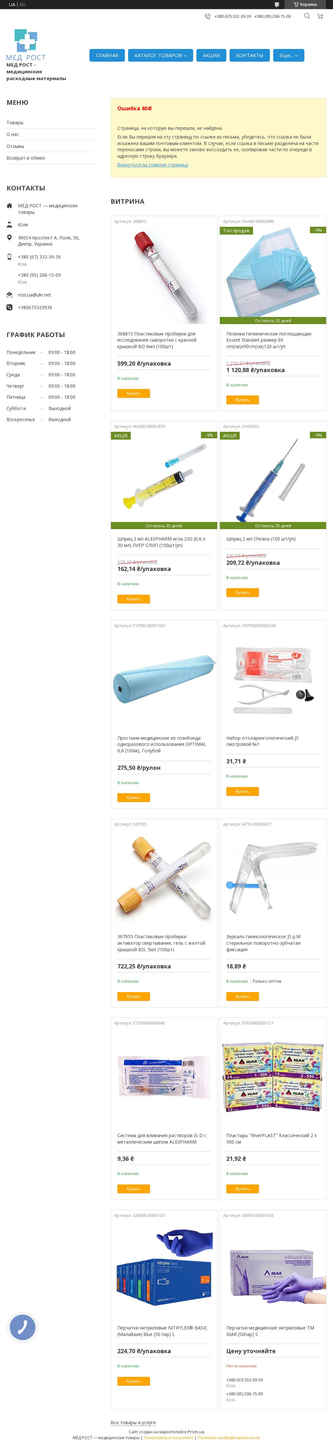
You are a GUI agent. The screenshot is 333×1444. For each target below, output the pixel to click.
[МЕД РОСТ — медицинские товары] (26, 45)
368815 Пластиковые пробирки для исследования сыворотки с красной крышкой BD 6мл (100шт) (156, 340)
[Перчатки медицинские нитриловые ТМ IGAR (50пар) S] (273, 1269)
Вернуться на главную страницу (152, 165)
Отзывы (15, 146)
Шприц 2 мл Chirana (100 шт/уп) (261, 539)
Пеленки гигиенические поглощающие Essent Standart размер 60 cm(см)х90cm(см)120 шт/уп (269, 340)
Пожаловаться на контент (168, 1437)
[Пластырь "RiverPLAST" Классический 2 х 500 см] (273, 1077)
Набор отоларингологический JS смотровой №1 (262, 741)
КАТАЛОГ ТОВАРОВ (158, 55)
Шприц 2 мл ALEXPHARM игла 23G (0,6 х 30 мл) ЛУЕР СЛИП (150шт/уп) (161, 542)
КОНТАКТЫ (249, 55)
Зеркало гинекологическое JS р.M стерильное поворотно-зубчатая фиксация (263, 942)
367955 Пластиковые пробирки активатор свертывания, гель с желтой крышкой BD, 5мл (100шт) (161, 942)
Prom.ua (196, 1432)
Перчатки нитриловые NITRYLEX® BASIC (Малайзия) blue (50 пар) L (162, 1331)
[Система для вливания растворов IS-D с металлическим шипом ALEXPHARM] (164, 1077)
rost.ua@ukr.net (34, 295)
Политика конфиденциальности (229, 1437)
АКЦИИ (211, 55)
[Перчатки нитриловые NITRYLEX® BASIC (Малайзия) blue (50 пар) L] (164, 1269)
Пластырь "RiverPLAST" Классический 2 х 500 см (271, 1138)
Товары (15, 122)
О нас (13, 134)
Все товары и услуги (133, 1422)
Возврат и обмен (26, 158)
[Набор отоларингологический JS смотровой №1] (273, 679)
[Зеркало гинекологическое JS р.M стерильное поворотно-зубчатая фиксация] (273, 878)
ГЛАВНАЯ (107, 55)
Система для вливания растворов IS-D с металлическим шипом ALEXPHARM (161, 1138)
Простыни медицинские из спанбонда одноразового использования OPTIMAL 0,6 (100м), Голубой (161, 744)
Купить (133, 393)
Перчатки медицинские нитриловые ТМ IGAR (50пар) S (270, 1331)
